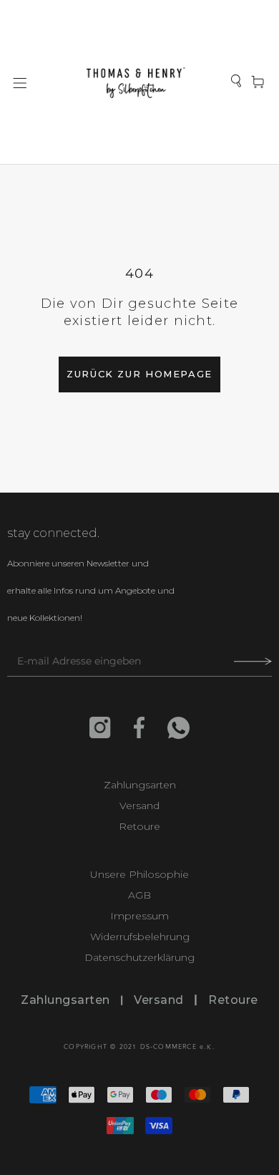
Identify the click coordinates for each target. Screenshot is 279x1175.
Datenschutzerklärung (139, 958)
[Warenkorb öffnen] (257, 83)
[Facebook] (139, 727)
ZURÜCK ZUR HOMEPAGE (139, 373)
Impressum (139, 916)
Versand (139, 806)
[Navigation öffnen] (20, 82)
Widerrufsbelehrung (140, 937)
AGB (139, 895)
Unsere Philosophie (139, 875)
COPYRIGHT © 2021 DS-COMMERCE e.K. (139, 1047)
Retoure (139, 827)
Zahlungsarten (140, 785)
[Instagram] (100, 727)
